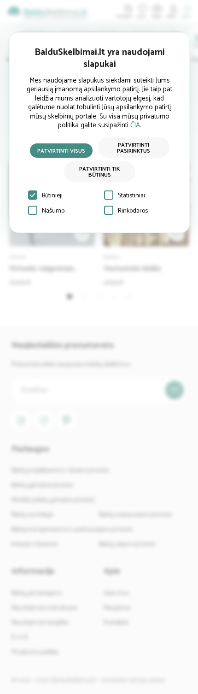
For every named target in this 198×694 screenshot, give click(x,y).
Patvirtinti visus (61, 151)
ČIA (135, 125)
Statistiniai (131, 195)
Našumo (53, 211)
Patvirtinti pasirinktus (133, 148)
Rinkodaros (133, 211)
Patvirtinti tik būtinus (99, 172)
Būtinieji (52, 195)
